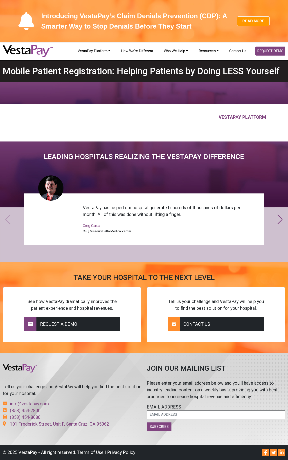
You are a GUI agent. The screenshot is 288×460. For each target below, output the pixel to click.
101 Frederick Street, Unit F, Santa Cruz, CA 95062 (59, 424)
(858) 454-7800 (25, 410)
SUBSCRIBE (159, 426)
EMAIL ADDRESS (164, 407)
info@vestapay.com (29, 403)
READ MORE (253, 21)
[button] (280, 219)
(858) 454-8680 (25, 417)
